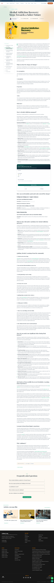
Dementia (16, 552)
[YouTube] (28, 577)
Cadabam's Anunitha (5, 555)
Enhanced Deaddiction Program (36, 562)
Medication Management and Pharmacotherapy (39, 549)
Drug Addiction (17, 555)
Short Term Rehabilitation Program (37, 565)
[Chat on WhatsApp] (52, 578)
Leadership (40, 536)
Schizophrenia (17, 549)
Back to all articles (20, 467)
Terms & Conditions (43, 581)
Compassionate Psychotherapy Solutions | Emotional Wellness (41, 551)
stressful (23, 434)
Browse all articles (47, 507)
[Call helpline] (52, 581)
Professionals (27, 536)
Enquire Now (50, 3)
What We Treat (12, 3)
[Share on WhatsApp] (29, 463)
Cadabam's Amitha (4, 551)
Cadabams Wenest (27, 540)
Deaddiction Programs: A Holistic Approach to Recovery (40, 561)
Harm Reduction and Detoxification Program (38, 564)
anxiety (37, 239)
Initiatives (26, 539)
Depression (16, 558)
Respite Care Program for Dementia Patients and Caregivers (41, 552)
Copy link (32, 463)
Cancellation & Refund (49, 581)
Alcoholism (18, 258)
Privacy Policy (39, 581)
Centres (17, 3)
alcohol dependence (35, 258)
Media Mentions (41, 540)
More (35, 3)
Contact (26, 542)
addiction (27, 123)
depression (44, 123)
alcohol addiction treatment (21, 56)
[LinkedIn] (30, 577)
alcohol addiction (19, 48)
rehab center (45, 389)
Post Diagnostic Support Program (37, 555)
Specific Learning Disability (19, 551)
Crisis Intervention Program (36, 568)
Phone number (20, 173)
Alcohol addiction (27, 146)
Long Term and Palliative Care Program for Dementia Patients (41, 554)
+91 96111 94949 (4, 540)
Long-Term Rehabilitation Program (37, 570)
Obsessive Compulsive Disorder (19, 554)
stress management (40, 231)
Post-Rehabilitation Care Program (37, 567)
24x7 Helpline (44, 3)
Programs (22, 3)
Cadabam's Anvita (4, 554)
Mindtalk (40, 539)
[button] (18, 175)
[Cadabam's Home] (2, 3)
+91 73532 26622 (4, 541)
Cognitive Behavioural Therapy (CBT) (41, 451)
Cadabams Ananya (4, 549)
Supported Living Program (36, 558)
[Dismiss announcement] (52, 0)
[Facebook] (24, 577)
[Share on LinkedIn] (27, 463)
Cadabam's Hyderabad (5, 552)
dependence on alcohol (45, 397)
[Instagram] (26, 577)
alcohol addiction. (30, 241)
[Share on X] (25, 463)
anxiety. (48, 123)
